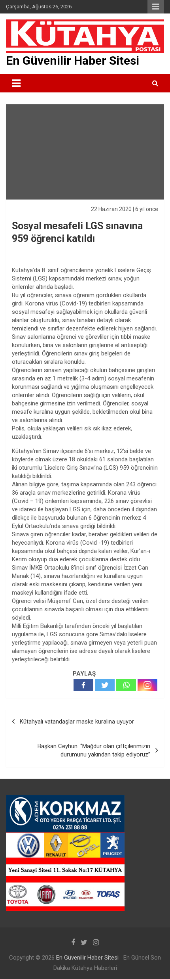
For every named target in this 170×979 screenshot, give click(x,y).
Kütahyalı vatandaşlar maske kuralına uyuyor (77, 721)
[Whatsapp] (126, 685)
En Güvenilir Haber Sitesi (72, 60)
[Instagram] (147, 685)
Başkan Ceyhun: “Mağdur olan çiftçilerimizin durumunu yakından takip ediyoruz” (94, 750)
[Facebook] (83, 685)
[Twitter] (105, 685)
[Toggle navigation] (16, 83)
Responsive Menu (155, 6)
